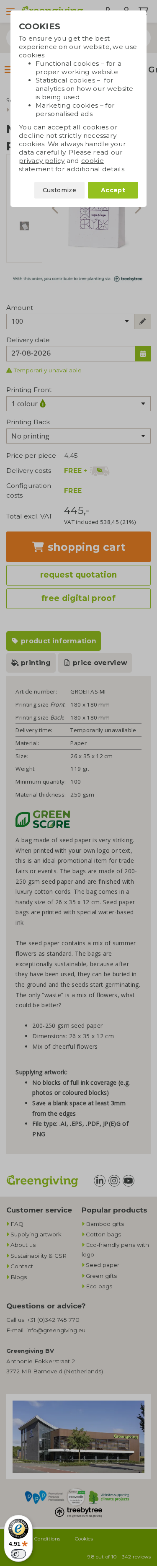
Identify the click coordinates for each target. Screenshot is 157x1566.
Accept (113, 190)
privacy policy (41, 161)
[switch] (18, 1553)
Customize (59, 190)
